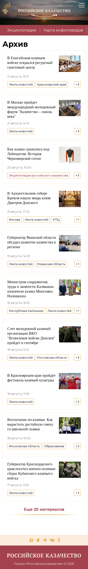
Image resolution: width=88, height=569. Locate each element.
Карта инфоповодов (63, 30)
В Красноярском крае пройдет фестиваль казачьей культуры (31, 377)
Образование (54, 446)
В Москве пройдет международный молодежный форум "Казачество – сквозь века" (31, 109)
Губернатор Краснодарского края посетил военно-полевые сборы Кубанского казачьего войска (31, 471)
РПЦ (56, 219)
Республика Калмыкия (26, 311)
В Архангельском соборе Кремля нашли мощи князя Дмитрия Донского (28, 198)
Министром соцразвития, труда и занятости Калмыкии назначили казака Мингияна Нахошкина (30, 288)
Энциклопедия (21, 30)
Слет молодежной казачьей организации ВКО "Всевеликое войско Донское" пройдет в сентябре (31, 335)
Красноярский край (51, 84)
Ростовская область (52, 357)
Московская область (24, 446)
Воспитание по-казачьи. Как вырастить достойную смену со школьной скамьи (30, 424)
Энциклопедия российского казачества (38, 175)
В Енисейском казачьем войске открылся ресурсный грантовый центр (30, 62)
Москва (14, 219)
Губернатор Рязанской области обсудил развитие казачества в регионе (31, 242)
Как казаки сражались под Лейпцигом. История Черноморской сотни (28, 154)
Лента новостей (21, 84)
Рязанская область (51, 264)
